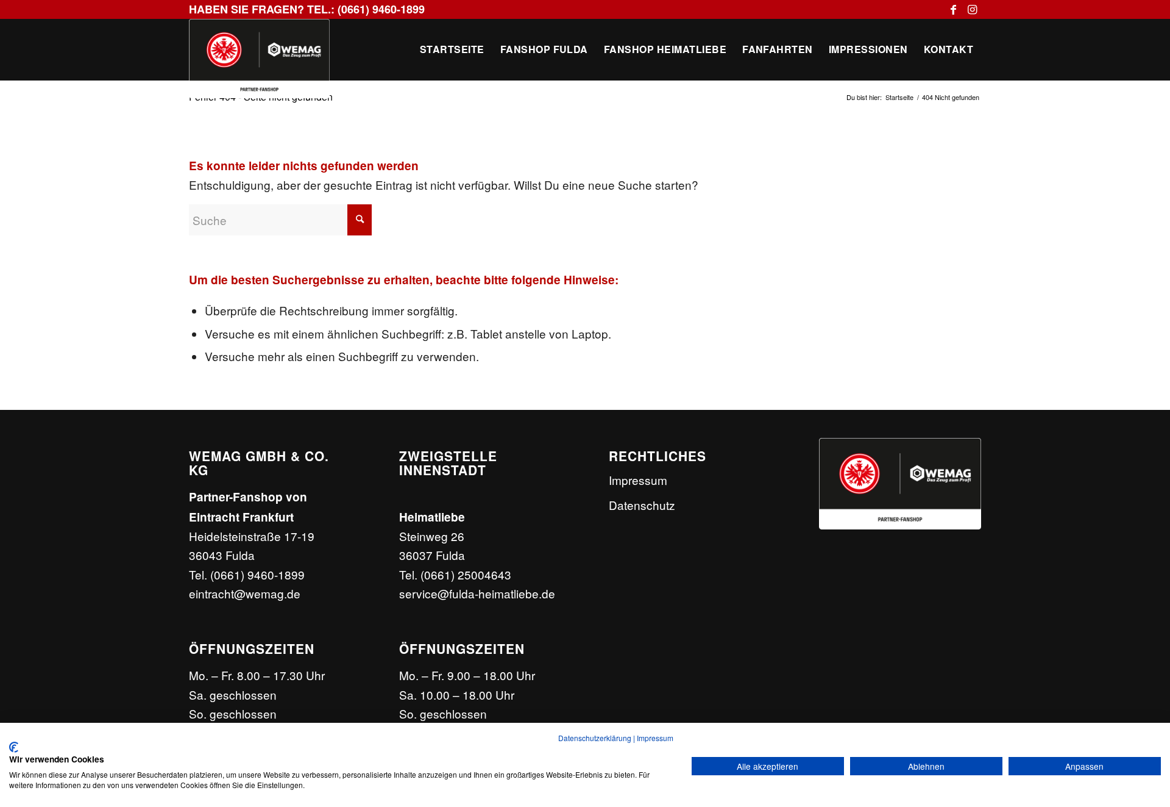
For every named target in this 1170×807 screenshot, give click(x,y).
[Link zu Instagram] (972, 9)
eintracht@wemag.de (244, 593)
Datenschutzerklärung (594, 738)
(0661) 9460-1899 (257, 574)
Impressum (638, 480)
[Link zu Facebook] (953, 9)
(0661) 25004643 (465, 574)
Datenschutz (642, 505)
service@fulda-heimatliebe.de (477, 593)
